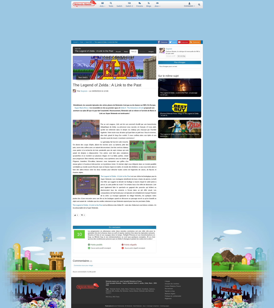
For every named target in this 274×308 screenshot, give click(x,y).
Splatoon (152, 289)
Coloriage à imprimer (153, 306)
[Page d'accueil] (88, 286)
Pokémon (132, 289)
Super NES (89, 42)
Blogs (148, 6)
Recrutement (169, 288)
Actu (102, 6)
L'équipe (167, 281)
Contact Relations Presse (173, 286)
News (126, 51)
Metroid (138, 289)
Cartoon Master (133, 291)
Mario (127, 289)
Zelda (122, 289)
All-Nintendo (128, 306)
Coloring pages (164, 306)
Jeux (157, 6)
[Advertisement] (137, 24)
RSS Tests (116, 297)
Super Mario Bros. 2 (82, 108)
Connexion (189, 6)
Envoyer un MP (170, 56)
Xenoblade (145, 289)
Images (151, 51)
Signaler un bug (169, 291)
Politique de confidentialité (173, 296)
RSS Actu (109, 297)
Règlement (168, 298)
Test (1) (133, 51)
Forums (139, 6)
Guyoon (84, 91)
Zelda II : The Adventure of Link (132, 108)
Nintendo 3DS (110, 291)
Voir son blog (181, 56)
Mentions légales (170, 293)
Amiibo (117, 291)
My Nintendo (124, 291)
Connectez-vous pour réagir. (83, 265)
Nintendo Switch (115, 289)
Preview (142, 51)
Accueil (75, 42)
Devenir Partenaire (118, 306)
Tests (111, 6)
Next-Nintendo (137, 306)
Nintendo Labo (143, 291)
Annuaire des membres (172, 284)
